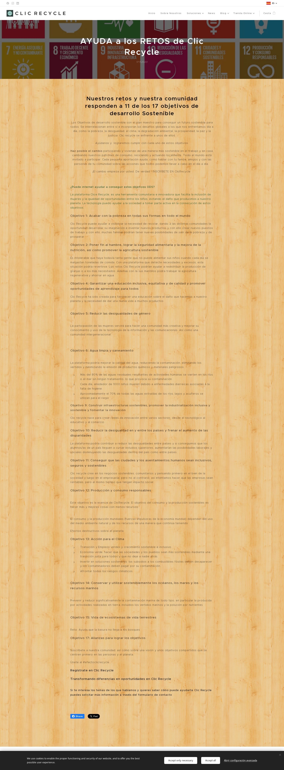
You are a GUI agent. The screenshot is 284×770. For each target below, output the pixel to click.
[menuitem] (153, 13)
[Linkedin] (18, 3)
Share (79, 716)
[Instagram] (13, 3)
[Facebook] (8, 3)
